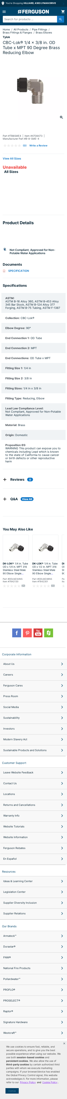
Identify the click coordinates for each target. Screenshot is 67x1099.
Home (6, 29)
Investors (9, 728)
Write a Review (38, 145)
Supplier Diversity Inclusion (20, 902)
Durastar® (9, 946)
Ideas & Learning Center (18, 881)
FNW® (7, 957)
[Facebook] (16, 632)
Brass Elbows (44, 32)
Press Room (10, 696)
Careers (8, 674)
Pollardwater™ (11, 979)
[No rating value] (13, 145)
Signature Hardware (15, 1022)
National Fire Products (16, 968)
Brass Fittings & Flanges (18, 32)
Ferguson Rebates (14, 848)
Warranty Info (11, 815)
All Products (21, 29)
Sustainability (11, 717)
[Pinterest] (27, 632)
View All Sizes (12, 158)
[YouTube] (38, 632)
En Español (10, 858)
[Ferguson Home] (33, 12)
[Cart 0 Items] (63, 12)
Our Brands (9, 926)
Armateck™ (9, 935)
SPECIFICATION (18, 270)
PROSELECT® (11, 1000)
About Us (8, 664)
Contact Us (10, 783)
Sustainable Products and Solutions (25, 750)
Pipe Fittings (40, 29)
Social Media (11, 707)
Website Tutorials (13, 826)
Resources (8, 871)
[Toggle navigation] (4, 11)
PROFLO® (9, 989)
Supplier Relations (14, 913)
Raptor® (8, 1011)
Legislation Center (14, 891)
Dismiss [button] (12, 1091)
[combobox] (32, 19)
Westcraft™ (9, 1032)
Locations (9, 794)
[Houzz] (48, 632)
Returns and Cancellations (19, 804)
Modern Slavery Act (15, 739)
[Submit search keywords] (60, 19)
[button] (64, 1043)
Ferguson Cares (13, 685)
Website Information (15, 837)
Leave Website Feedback (18, 772)
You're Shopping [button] (30, 3)
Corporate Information (16, 654)
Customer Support (14, 763)
